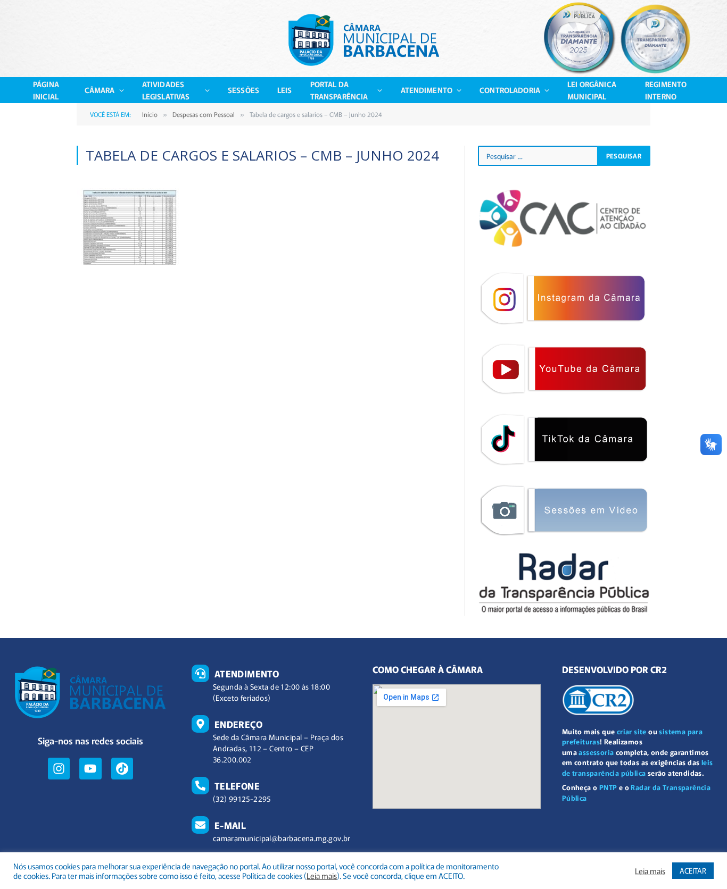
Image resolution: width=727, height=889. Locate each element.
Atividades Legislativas (166, 90)
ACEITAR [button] (693, 870)
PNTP (608, 787)
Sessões (243, 90)
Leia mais (322, 875)
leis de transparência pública (637, 767)
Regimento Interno (666, 90)
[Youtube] (90, 768)
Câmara (100, 90)
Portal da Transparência (339, 90)
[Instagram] (59, 768)
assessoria (596, 752)
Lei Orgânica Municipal (591, 90)
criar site (632, 731)
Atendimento (427, 90)
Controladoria (510, 90)
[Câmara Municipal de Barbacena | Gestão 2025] (363, 40)
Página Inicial (46, 90)
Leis (284, 90)
